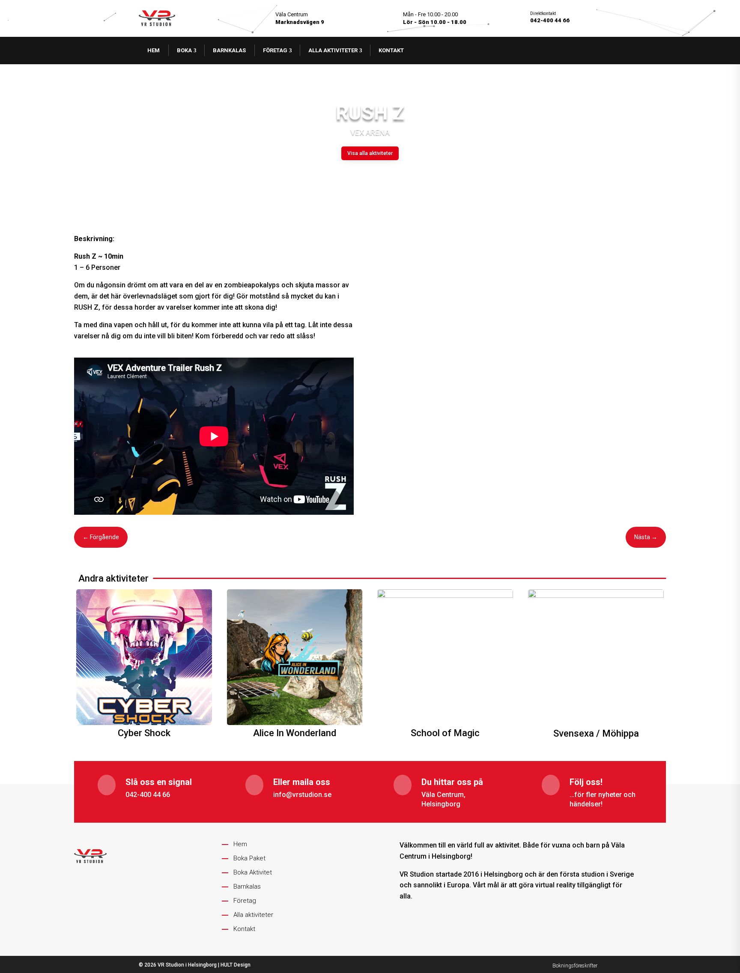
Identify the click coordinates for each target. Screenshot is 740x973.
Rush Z (370, 112)
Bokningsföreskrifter (574, 966)
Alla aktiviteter (333, 50)
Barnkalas (229, 50)
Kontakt (391, 50)
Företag (275, 50)
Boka (184, 50)
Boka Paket (249, 858)
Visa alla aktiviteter (370, 153)
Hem (153, 50)
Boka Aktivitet (252, 872)
